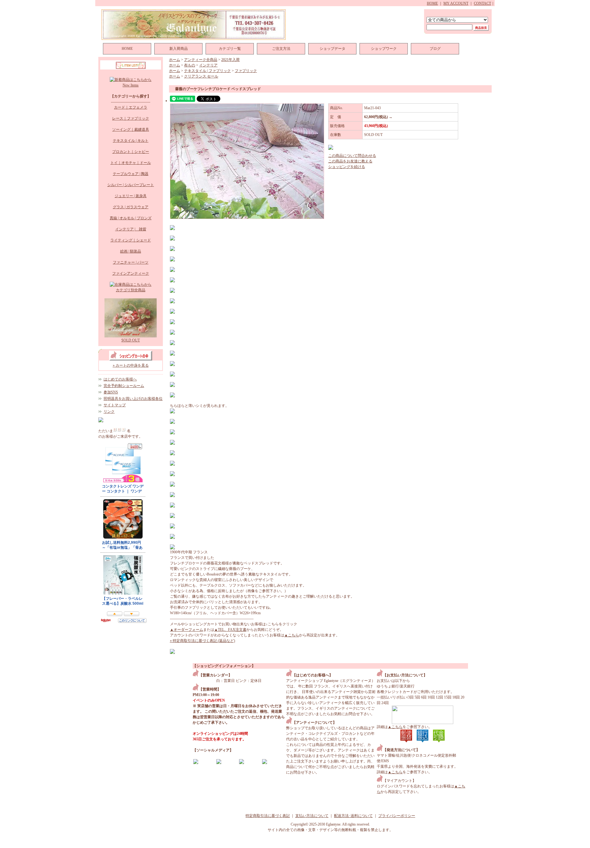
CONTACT (482, 3)
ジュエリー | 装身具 (131, 196)
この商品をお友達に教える (350, 161)
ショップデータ (332, 48)
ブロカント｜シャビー (130, 151)
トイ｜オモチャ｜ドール (130, 163)
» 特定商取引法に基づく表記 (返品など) (202, 641)
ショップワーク (384, 48)
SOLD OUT (130, 340)
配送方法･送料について (353, 816)
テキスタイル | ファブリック (207, 71)
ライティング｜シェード (130, 240)
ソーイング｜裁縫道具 (130, 129)
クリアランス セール (201, 76)
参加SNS (111, 392)
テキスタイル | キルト (130, 140)
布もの (189, 65)
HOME (432, 3)
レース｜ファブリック (130, 118)
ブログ (435, 48)
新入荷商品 (178, 48)
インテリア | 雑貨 (130, 229)
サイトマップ (115, 405)
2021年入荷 (230, 60)
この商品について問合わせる (352, 155)
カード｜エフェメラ (130, 107)
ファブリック (246, 71)
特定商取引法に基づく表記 (268, 816)
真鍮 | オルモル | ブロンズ (130, 218)
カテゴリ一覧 (230, 48)
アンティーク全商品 (200, 60)
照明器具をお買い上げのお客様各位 (133, 398)
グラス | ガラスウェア (130, 207)
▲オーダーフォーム (186, 629)
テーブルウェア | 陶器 (130, 174)
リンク (109, 411)
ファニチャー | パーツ (130, 262)
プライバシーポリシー (396, 816)
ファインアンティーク (130, 273)
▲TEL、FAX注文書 (230, 629)
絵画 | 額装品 (130, 251)
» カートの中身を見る (131, 365)
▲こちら (291, 635)
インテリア (208, 65)
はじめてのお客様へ (120, 379)
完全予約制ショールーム (124, 386)
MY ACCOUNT (455, 3)
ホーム (174, 60)
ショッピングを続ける (346, 167)
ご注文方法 (281, 48)
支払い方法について (311, 816)
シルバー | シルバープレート (130, 185)
